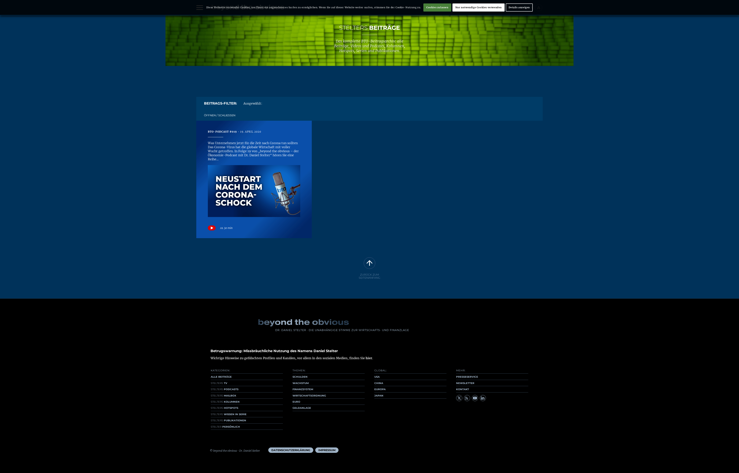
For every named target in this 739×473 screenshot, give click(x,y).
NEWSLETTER (465, 383)
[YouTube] (475, 398)
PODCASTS (224, 389)
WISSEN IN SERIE (229, 414)
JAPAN (378, 395)
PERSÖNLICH (225, 426)
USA (377, 376)
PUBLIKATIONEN (228, 420)
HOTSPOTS (224, 407)
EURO (296, 401)
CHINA (378, 383)
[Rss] (467, 398)
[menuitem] (290, 450)
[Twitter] (459, 398)
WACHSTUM (301, 383)
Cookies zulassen (437, 7)
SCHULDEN (300, 376)
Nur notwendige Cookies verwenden (478, 7)
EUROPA (380, 389)
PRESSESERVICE (467, 376)
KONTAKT (462, 389)
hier (369, 358)
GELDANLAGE (302, 407)
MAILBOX (223, 395)
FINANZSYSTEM (303, 389)
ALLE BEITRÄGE (221, 376)
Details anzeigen (519, 7)
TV (219, 383)
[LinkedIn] (483, 398)
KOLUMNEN (225, 401)
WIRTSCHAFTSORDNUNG (309, 395)
